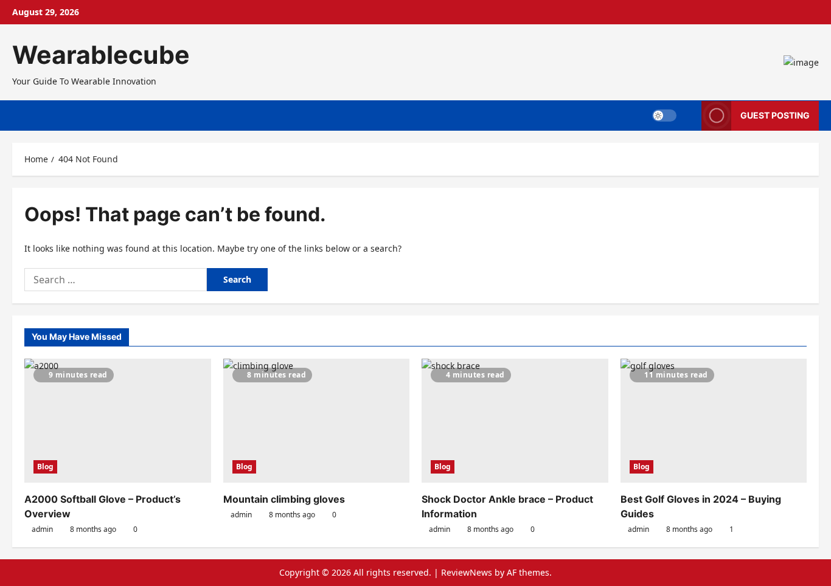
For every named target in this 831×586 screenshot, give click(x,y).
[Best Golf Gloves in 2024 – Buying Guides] (714, 421)
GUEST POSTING (775, 115)
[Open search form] (689, 115)
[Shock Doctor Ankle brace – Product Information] (515, 421)
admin (42, 529)
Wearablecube (101, 55)
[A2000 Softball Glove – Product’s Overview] (117, 421)
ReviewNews (466, 572)
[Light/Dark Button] (664, 115)
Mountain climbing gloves (284, 499)
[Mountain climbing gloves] (316, 421)
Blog (45, 466)
